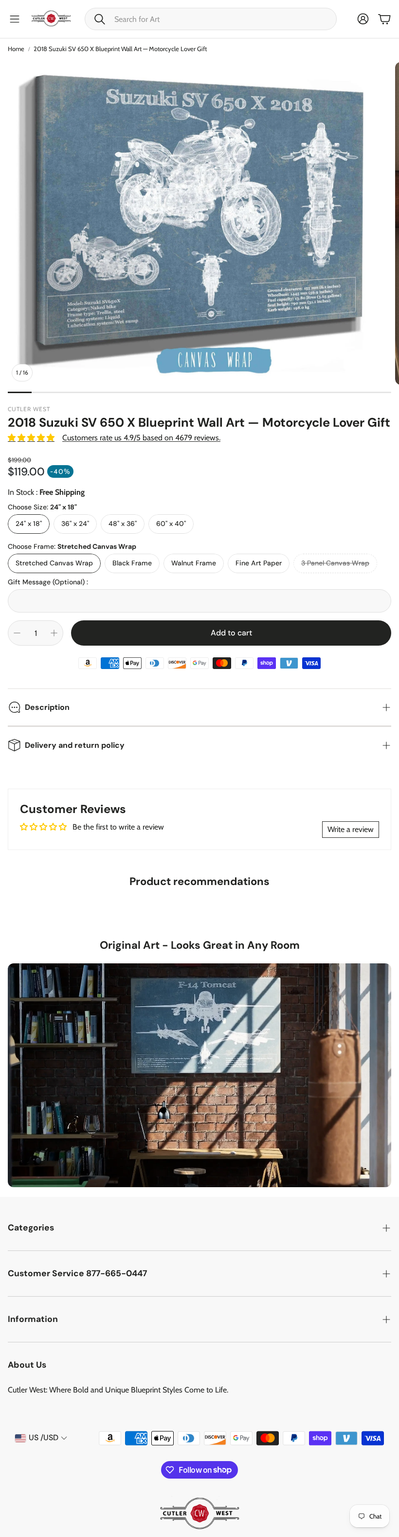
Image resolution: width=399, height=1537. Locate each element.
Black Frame (132, 563)
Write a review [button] (350, 829)
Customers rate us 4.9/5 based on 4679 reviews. (141, 437)
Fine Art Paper (259, 563)
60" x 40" (171, 523)
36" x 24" (75, 523)
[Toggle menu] (14, 19)
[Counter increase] (54, 633)
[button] (210, 19)
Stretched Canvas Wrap (54, 563)
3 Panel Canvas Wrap (335, 563)
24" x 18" (29, 523)
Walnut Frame (193, 563)
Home (16, 49)
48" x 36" (123, 523)
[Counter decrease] (17, 633)
